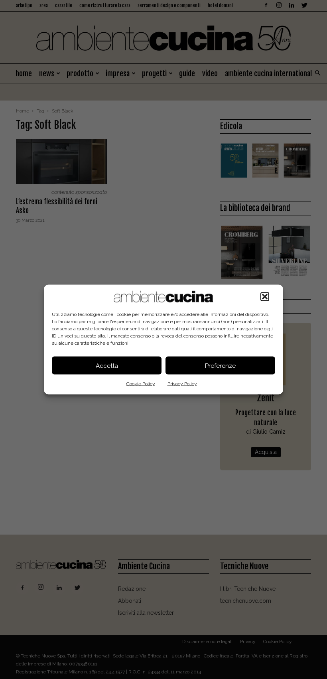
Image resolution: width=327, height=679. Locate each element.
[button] (265, 297)
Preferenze (220, 365)
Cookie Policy (140, 384)
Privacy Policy (182, 384)
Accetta (107, 365)
